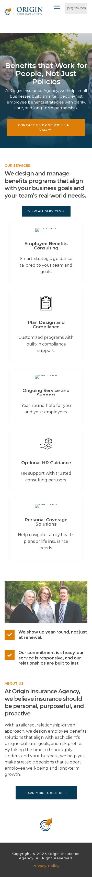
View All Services (44, 211)
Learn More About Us (43, 793)
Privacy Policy (46, 866)
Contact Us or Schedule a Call (43, 127)
